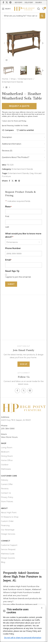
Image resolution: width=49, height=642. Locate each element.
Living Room (6, 447)
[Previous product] (3, 87)
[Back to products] (6, 87)
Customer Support (9, 545)
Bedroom (5, 452)
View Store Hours (9, 437)
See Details (24, 125)
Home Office (7, 460)
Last (7, 227)
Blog (3, 562)
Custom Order (7, 521)
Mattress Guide (7, 554)
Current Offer (7, 484)
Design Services (8, 534)
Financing (5, 525)
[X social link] (7, 2)
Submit (11, 284)
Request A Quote (19, 106)
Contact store (6, 121)
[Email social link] (15, 181)
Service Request (8, 549)
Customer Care (9, 476)
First (7, 216)
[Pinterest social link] (10, 2)
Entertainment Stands (12, 82)
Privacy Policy (7, 497)
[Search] (38, 8)
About (4, 508)
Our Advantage (7, 530)
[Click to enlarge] (6, 60)
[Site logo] (24, 8)
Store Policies (7, 501)
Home (5, 79)
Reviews (4, 488)
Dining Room (7, 456)
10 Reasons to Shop (9, 517)
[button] (4, 43)
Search (42, 16)
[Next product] (9, 87)
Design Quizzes (8, 558)
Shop (13, 79)
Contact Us (6, 493)
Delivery (4, 480)
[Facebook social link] (3, 2)
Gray (32, 173)
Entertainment (25, 79)
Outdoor (4, 464)
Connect (5, 541)
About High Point (8, 512)
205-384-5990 (8, 428)
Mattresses (6, 469)
